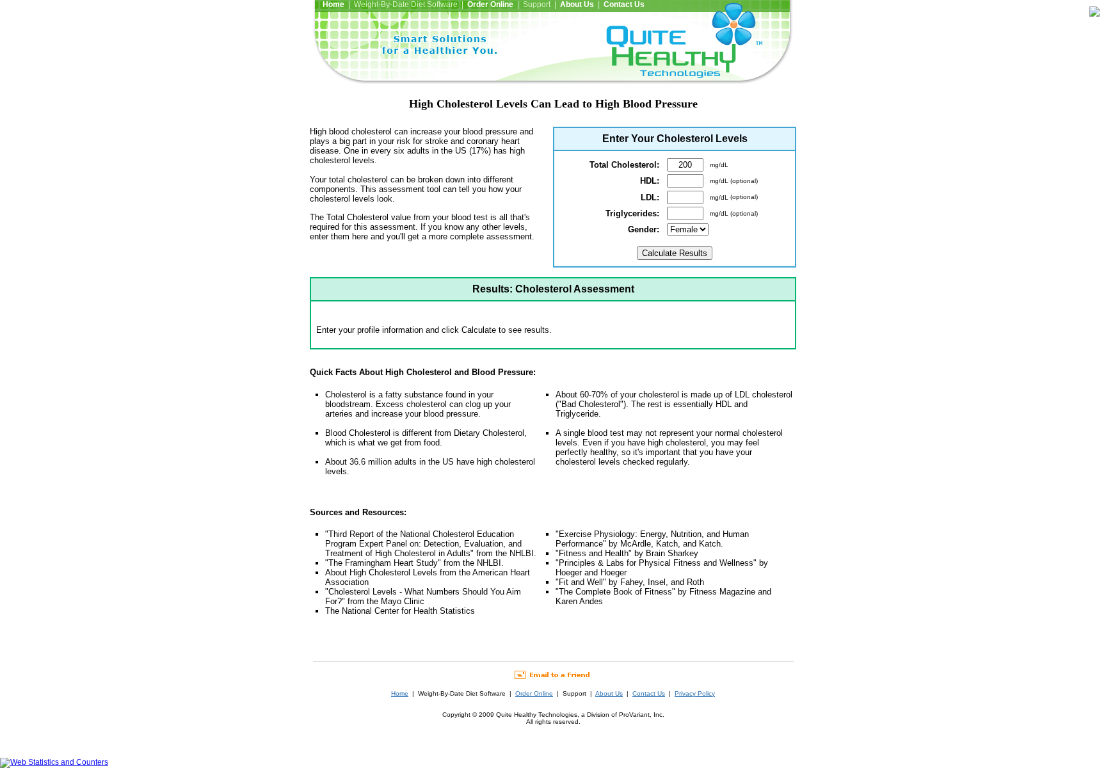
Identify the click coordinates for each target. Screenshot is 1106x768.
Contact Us (648, 693)
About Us (609, 693)
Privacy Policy (695, 693)
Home (399, 693)
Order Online (534, 693)
